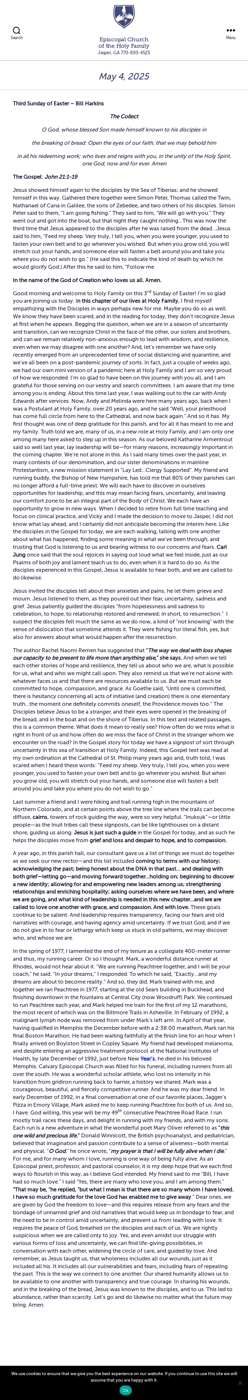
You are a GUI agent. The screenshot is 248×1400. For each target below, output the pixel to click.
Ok (126, 1390)
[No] (240, 1383)
